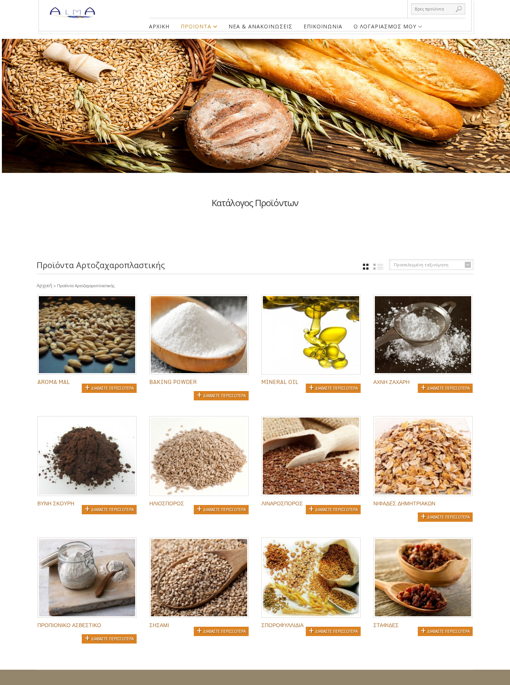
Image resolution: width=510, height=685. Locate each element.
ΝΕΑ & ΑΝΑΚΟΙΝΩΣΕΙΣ (260, 26)
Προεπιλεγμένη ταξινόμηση (421, 264)
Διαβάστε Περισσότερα (112, 388)
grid (365, 267)
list (378, 267)
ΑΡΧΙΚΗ (159, 26)
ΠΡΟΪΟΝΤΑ (193, 27)
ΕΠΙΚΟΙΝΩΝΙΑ (323, 26)
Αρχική (44, 285)
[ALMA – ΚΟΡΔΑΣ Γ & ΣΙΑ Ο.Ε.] (73, 9)
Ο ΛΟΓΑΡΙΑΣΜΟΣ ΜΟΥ (382, 27)
